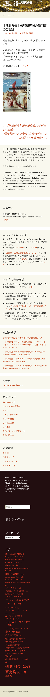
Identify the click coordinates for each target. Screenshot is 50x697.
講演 (8, 676)
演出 (8, 656)
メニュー (7, 15)
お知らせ (10, 594)
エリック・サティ (13, 596)
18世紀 (20, 554)
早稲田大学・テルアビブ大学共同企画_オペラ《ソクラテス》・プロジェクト (17, 651)
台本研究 (9, 642)
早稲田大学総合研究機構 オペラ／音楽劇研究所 (22, 338)
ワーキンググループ (11, 414)
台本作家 (21, 639)
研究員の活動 (27, 33)
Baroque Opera (10, 557)
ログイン (6, 453)
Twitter (34, 247)
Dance (20, 557)
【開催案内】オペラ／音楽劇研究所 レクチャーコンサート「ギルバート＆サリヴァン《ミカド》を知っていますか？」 (24, 345)
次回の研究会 (8, 418)
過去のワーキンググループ (14, 431)
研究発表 (15, 672)
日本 (17, 645)
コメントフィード (10, 461)
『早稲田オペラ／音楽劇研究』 (16, 591)
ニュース (9, 613)
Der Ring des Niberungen (14, 560)
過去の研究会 (8, 435)
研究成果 (6, 427)
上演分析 (12, 631)
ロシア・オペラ (21, 629)
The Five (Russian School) (13, 580)
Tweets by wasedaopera (13, 385)
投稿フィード (8, 457)
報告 (16, 642)
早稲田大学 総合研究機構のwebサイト (22, 253)
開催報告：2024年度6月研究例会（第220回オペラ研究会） (25, 135)
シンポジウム (12, 607)
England (8, 562)
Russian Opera (10, 577)
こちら (24, 259)
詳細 (6, 219)
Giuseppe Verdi (11, 565)
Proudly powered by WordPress (15, 691)
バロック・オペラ (12, 619)
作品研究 (11, 638)
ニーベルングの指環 (13, 616)
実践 (9, 644)
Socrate (20, 577)
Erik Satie (17, 562)
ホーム (5, 410)
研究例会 (17, 666)
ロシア (9, 628)
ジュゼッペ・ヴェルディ (16, 610)
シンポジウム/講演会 (11, 406)
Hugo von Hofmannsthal (13, 568)
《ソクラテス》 (13, 588)
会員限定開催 (13, 635)
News (8, 571)
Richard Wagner (14, 573)
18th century (10, 554)
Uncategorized (9, 402)
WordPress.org (9, 465)
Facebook (20, 247)
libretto (25, 568)
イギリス (19, 594)
